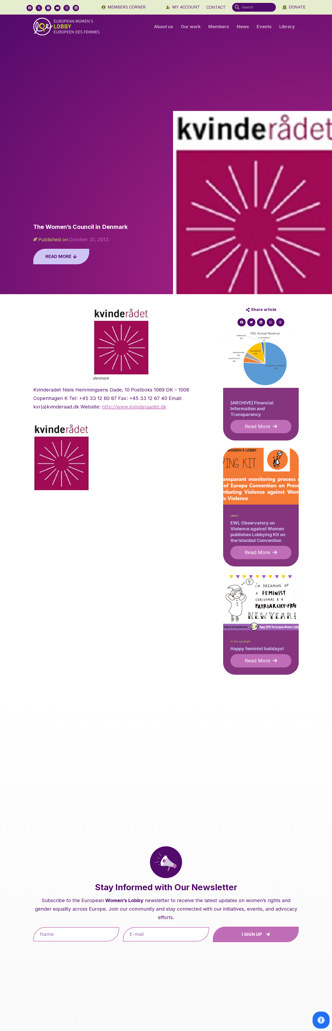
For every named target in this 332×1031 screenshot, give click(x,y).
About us (163, 26)
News (243, 26)
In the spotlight (241, 641)
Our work (191, 26)
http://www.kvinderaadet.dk (134, 407)
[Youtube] (57, 8)
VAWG (234, 515)
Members (218, 26)
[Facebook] (29, 8)
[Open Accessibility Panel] (321, 1020)
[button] (241, 322)
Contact (216, 7)
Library (287, 26)
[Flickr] (48, 8)
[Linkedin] (76, 8)
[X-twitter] (39, 8)
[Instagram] (66, 8)
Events (264, 26)
